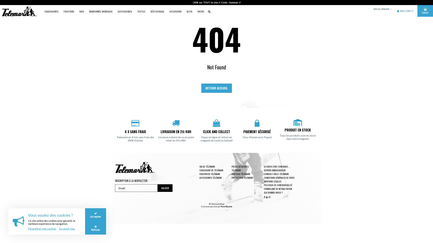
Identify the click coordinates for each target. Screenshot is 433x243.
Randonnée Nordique (101, 11)
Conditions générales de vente (279, 177)
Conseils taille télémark (276, 174)
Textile (141, 11)
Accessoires (125, 11)
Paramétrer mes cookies (42, 228)
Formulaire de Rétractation (278, 189)
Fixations (69, 11)
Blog (189, 11)
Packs (201, 11)
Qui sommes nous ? (273, 192)
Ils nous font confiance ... (277, 166)
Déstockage (157, 11)
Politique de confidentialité (278, 185)
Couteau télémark (241, 174)
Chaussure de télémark (211, 170)
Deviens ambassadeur (275, 170)
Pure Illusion (226, 206)
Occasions (175, 11)
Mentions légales (272, 181)
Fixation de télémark (209, 174)
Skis (81, 11)
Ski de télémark (207, 166)
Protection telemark (242, 177)
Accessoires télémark (210, 177)
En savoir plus (67, 228)
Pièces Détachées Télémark (240, 168)
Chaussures (51, 11)
